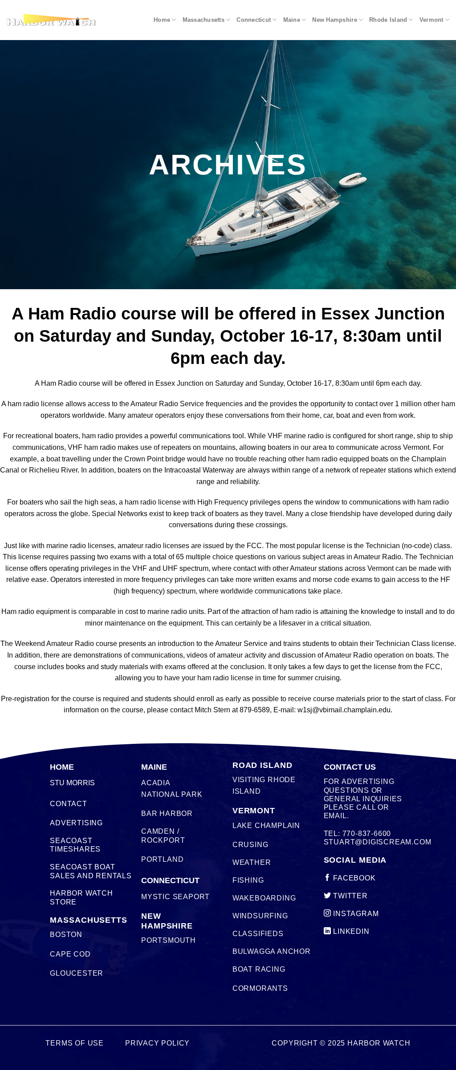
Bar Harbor (167, 813)
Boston (66, 934)
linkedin (350, 931)
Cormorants (260, 988)
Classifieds (258, 933)
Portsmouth (168, 940)
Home (162, 19)
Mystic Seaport (175, 896)
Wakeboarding (264, 898)
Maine (291, 19)
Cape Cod (70, 954)
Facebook (353, 878)
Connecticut (253, 19)
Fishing (248, 880)
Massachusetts (203, 19)
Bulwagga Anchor (271, 951)
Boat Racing (258, 969)
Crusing (250, 844)
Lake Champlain (266, 825)
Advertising (76, 823)
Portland (162, 859)
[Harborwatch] (51, 20)
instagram (355, 913)
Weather (251, 862)
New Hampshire (334, 19)
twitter (349, 896)
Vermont (431, 19)
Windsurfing (260, 916)
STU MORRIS (72, 783)
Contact (68, 804)
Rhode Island (388, 19)
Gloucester (76, 973)
